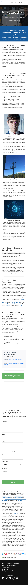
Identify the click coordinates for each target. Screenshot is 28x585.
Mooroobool (15, 301)
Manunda (20, 301)
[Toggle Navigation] (1, 6)
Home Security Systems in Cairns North (13, 376)
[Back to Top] (26, 583)
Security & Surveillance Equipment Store (10, 563)
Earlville (20, 305)
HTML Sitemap (5, 569)
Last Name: (4, 428)
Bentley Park (15, 499)
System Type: (5, 461)
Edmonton (20, 499)
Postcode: (4, 454)
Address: (4, 448)
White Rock (20, 500)
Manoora (18, 302)
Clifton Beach (18, 496)
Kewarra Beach (18, 497)
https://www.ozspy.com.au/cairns (15, 359)
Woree (24, 499)
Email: (3, 441)
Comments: (4, 468)
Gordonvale (4, 500)
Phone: (3, 434)
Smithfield (4, 496)
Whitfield (13, 302)
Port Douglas (15, 513)
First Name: (4, 421)
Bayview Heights (5, 502)
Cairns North (12, 303)
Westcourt (4, 302)
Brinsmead (4, 301)
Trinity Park (7, 497)
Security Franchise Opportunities (9, 565)
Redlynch (22, 299)
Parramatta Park (5, 303)
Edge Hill (8, 305)
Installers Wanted (5, 567)
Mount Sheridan (8, 499)
